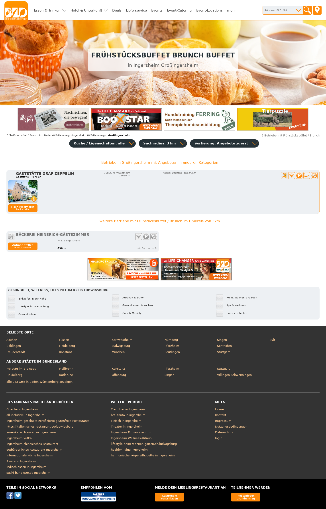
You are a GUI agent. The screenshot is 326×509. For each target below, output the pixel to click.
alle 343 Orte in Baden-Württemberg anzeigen (39, 381)
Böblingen (13, 345)
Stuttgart (223, 352)
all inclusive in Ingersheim (25, 415)
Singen (222, 339)
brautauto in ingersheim (128, 415)
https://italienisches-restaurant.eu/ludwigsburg (39, 426)
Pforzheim (172, 345)
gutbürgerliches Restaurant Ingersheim (34, 449)
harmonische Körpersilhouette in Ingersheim (143, 455)
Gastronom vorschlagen (169, 497)
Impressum (223, 420)
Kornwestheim (122, 339)
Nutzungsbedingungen (231, 426)
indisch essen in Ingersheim (26, 467)
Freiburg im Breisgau (21, 368)
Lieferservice (136, 10)
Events (157, 10)
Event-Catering (179, 10)
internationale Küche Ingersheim (29, 455)
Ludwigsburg (121, 345)
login (218, 438)
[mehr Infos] (22, 191)
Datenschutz (224, 432)
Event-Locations (209, 10)
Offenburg (119, 375)
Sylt (272, 339)
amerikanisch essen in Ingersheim (31, 432)
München (118, 352)
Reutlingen (172, 352)
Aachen (11, 339)
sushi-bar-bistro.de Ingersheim (28, 472)
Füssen (64, 339)
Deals (117, 10)
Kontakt (220, 415)
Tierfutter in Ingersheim (128, 409)
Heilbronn (66, 368)
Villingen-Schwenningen (234, 375)
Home (219, 409)
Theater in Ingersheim (127, 426)
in (23, 135)
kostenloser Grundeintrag (246, 497)
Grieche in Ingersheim (22, 409)
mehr (231, 10)
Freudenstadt (15, 352)
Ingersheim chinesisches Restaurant (32, 444)
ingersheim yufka (19, 438)
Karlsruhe (66, 375)
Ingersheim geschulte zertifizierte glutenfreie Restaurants (47, 420)
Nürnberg (171, 339)
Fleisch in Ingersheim (126, 420)
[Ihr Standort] (317, 10)
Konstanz (65, 352)
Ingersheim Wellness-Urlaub (131, 438)
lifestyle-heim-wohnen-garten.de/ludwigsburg (144, 444)
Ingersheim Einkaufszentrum (131, 432)
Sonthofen (224, 345)
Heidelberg (67, 345)
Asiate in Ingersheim (21, 461)
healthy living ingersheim (129, 449)
